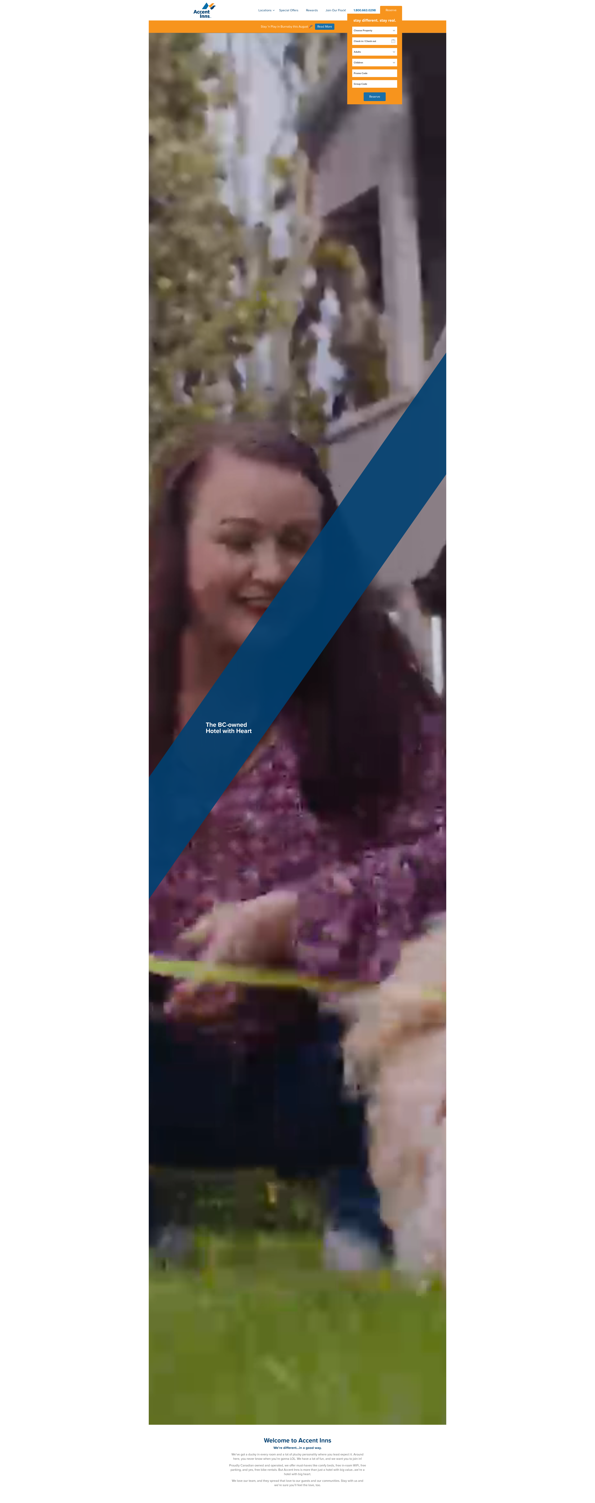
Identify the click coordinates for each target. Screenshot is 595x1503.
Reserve (391, 10)
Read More (324, 27)
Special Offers (288, 10)
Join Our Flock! (336, 10)
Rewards (312, 10)
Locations (264, 10)
